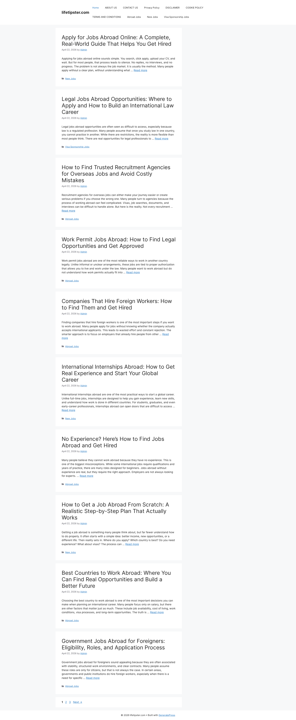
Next (77, 702)
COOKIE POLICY (194, 7)
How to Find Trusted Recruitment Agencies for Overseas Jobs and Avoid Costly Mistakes (116, 173)
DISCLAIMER (173, 7)
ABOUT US (111, 7)
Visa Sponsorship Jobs (176, 16)
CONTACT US (130, 7)
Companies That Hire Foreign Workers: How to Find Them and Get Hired (117, 304)
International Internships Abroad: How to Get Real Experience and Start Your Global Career (118, 373)
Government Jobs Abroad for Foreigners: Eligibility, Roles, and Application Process (113, 644)
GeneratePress (167, 715)
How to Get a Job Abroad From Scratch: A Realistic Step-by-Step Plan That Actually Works (115, 511)
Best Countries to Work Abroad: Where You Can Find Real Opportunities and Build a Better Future (116, 579)
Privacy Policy (151, 7)
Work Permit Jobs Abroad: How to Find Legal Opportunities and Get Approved (119, 242)
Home (95, 7)
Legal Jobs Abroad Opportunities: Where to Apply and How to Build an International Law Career (118, 105)
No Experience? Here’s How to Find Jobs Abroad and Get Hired (113, 442)
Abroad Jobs (134, 16)
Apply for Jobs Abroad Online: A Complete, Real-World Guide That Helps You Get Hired (116, 40)
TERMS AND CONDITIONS (106, 16)
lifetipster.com (75, 12)
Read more (140, 70)
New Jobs (152, 16)
